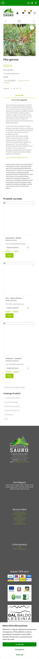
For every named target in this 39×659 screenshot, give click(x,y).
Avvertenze (19, 522)
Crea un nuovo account (19, 549)
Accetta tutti (20, 644)
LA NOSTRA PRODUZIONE (12, 398)
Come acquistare (19, 512)
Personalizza (19, 649)
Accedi (19, 547)
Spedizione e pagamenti (19, 514)
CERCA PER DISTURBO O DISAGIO (15, 387)
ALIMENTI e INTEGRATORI (12, 410)
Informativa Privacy (19, 518)
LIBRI (6, 419)
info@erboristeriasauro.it (21, 462)
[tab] (19, 95)
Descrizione (19, 95)
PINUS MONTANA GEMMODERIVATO (16, 157)
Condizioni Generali (19, 524)
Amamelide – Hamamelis (14, 358)
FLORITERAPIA (9, 414)
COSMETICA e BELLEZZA (12, 406)
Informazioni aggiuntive (19, 100)
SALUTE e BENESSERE (11, 402)
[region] (19, 640)
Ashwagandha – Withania (13, 238)
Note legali (19, 516)
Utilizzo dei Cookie (19, 520)
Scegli (9, 255)
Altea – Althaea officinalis (14, 298)
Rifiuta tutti (19, 655)
